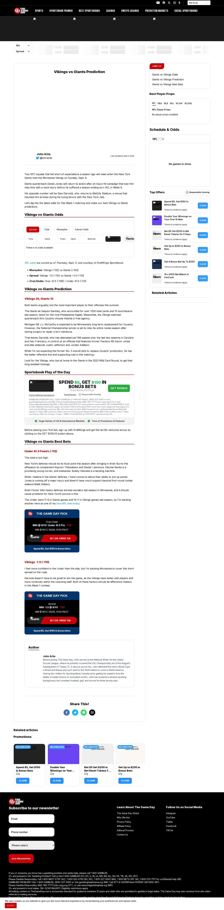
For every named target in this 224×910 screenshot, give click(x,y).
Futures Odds (82, 229)
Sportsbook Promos (61, 11)
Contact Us (122, 834)
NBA (160, 103)
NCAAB (188, 103)
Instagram (171, 813)
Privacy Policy (124, 821)
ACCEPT (11, 905)
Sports (39, 11)
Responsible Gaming (91, 394)
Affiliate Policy (124, 826)
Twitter (169, 821)
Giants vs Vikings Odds (165, 74)
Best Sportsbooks (89, 11)
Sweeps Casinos (130, 11)
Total (46, 229)
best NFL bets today (68, 503)
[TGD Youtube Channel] (158, 2)
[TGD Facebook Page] (163, 2)
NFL (154, 103)
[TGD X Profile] (169, 2)
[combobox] (189, 2)
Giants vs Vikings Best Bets (167, 84)
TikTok (169, 830)
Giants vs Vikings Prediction (168, 79)
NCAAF (179, 103)
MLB (166, 103)
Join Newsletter (21, 858)
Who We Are (123, 817)
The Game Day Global (128, 813)
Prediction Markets (156, 11)
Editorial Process (125, 830)
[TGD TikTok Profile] (179, 2)
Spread (33, 229)
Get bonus (118, 388)
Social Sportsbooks (186, 11)
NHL (172, 103)
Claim (23, 780)
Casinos (110, 11)
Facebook (171, 826)
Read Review (70, 394)
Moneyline (62, 229)
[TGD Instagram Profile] (174, 2)
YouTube (170, 817)
